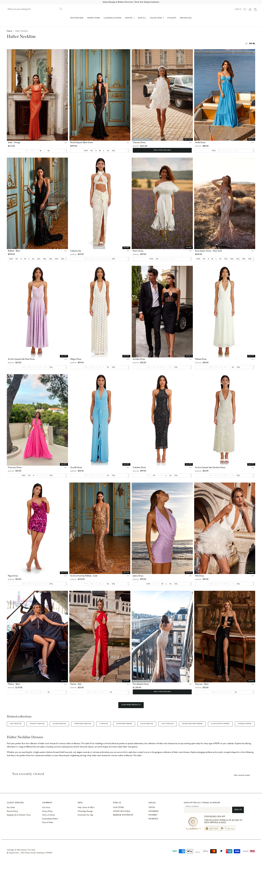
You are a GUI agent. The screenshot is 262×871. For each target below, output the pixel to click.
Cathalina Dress (139, 468)
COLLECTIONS (156, 18)
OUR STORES (118, 808)
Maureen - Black (202, 684)
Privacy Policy (47, 811)
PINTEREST (152, 815)
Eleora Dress (138, 251)
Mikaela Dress (201, 359)
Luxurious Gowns (112, 18)
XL (236, 151)
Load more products (131, 705)
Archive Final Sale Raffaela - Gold (83, 576)
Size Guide (11, 808)
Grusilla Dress (76, 468)
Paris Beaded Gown (141, 684)
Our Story (46, 808)
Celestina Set (75, 251)
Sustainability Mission (50, 819)
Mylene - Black (14, 684)
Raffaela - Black (14, 251)
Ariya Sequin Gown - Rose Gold (208, 251)
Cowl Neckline (167, 723)
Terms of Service (48, 815)
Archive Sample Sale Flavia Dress (21, 359)
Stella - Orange (14, 143)
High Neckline (15, 723)
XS (32, 151)
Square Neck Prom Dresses (192, 723)
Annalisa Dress (139, 359)
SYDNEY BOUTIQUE (121, 811)
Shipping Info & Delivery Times (19, 815)
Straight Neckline (37, 723)
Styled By (171, 18)
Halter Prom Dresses (124, 723)
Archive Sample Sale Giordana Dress (210, 468)
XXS (26, 151)
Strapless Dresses (244, 723)
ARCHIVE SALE (186, 18)
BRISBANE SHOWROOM (123, 815)
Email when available (162, 150)
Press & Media (47, 823)
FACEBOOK (153, 819)
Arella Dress (200, 143)
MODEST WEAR (93, 18)
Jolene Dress (138, 576)
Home (9, 31)
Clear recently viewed (242, 775)
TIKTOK (151, 808)
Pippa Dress (13, 576)
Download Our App (85, 815)
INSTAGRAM (153, 811)
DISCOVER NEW (77, 18)
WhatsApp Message (85, 811)
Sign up (238, 810)
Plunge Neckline (59, 723)
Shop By (129, 18)
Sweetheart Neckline (82, 723)
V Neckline (103, 723)
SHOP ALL (142, 18)
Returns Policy (12, 811)
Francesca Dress (15, 468)
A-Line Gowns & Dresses (220, 723)
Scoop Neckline (146, 723)
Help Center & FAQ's (86, 808)
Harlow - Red (75, 684)
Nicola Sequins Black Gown (81, 143)
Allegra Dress (75, 359)
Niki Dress (199, 576)
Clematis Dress (139, 143)
